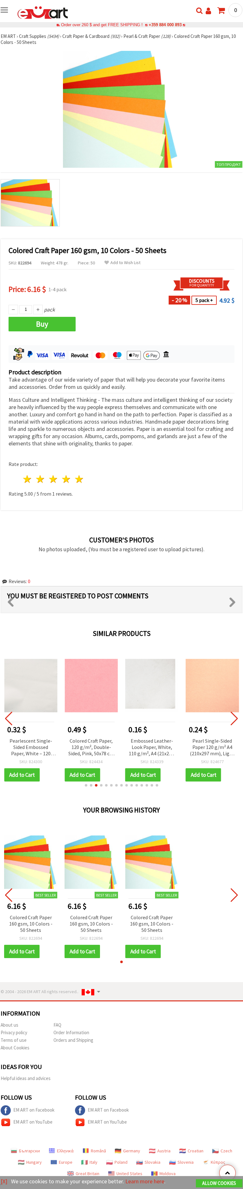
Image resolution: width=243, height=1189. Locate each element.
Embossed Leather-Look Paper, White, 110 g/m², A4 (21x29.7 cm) (152, 747)
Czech (226, 1151)
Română (98, 1151)
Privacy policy (14, 1032)
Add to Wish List (125, 262)
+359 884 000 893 (165, 24)
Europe (65, 1162)
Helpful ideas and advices (26, 1078)
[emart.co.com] (42, 12)
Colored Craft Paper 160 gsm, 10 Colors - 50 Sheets (31, 923)
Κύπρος (218, 1162)
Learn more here (144, 1181)
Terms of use (14, 1040)
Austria (164, 1151)
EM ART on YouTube (33, 1122)
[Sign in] (208, 11)
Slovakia (152, 1162)
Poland (121, 1162)
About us (9, 1025)
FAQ (57, 1025)
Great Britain (87, 1173)
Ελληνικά (65, 1151)
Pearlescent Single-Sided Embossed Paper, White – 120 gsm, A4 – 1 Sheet (30, 747)
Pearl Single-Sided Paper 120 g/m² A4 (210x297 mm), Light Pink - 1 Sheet (212, 747)
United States (129, 1173)
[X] (4, 1181)
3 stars (53, 479)
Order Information (71, 1032)
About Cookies (15, 1048)
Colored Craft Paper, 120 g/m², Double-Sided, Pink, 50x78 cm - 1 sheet (91, 747)
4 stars (66, 479)
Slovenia (186, 1162)
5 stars (79, 479)
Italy (93, 1162)
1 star (27, 479)
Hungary (34, 1162)
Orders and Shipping (73, 1040)
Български (29, 1151)
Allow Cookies (219, 1183)
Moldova (167, 1173)
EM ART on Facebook (33, 1110)
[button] (86, 785)
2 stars (40, 479)
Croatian (195, 1151)
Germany (131, 1151)
